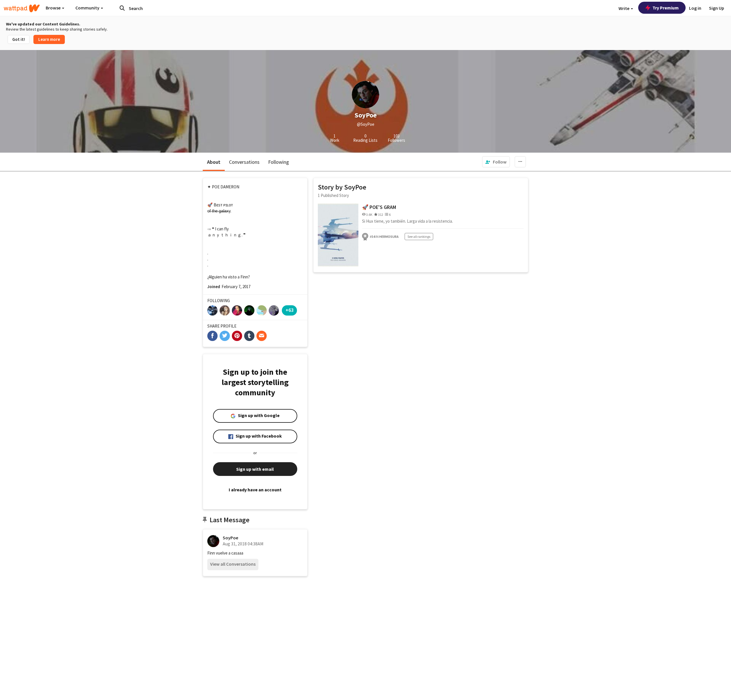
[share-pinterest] (237, 336)
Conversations (244, 162)
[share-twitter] (225, 336)
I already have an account (255, 489)
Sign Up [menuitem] (716, 8)
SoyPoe (230, 537)
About (213, 162)
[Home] (22, 8)
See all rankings (418, 236)
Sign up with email (255, 469)
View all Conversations (233, 564)
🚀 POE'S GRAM (379, 207)
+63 (290, 310)
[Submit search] (122, 8)
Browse (53, 8)
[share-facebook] (212, 336)
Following (278, 162)
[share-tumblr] (249, 336)
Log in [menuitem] (695, 8)
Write (624, 8)
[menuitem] (496, 161)
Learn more (49, 39)
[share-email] (261, 336)
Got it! (18, 39)
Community (87, 8)
